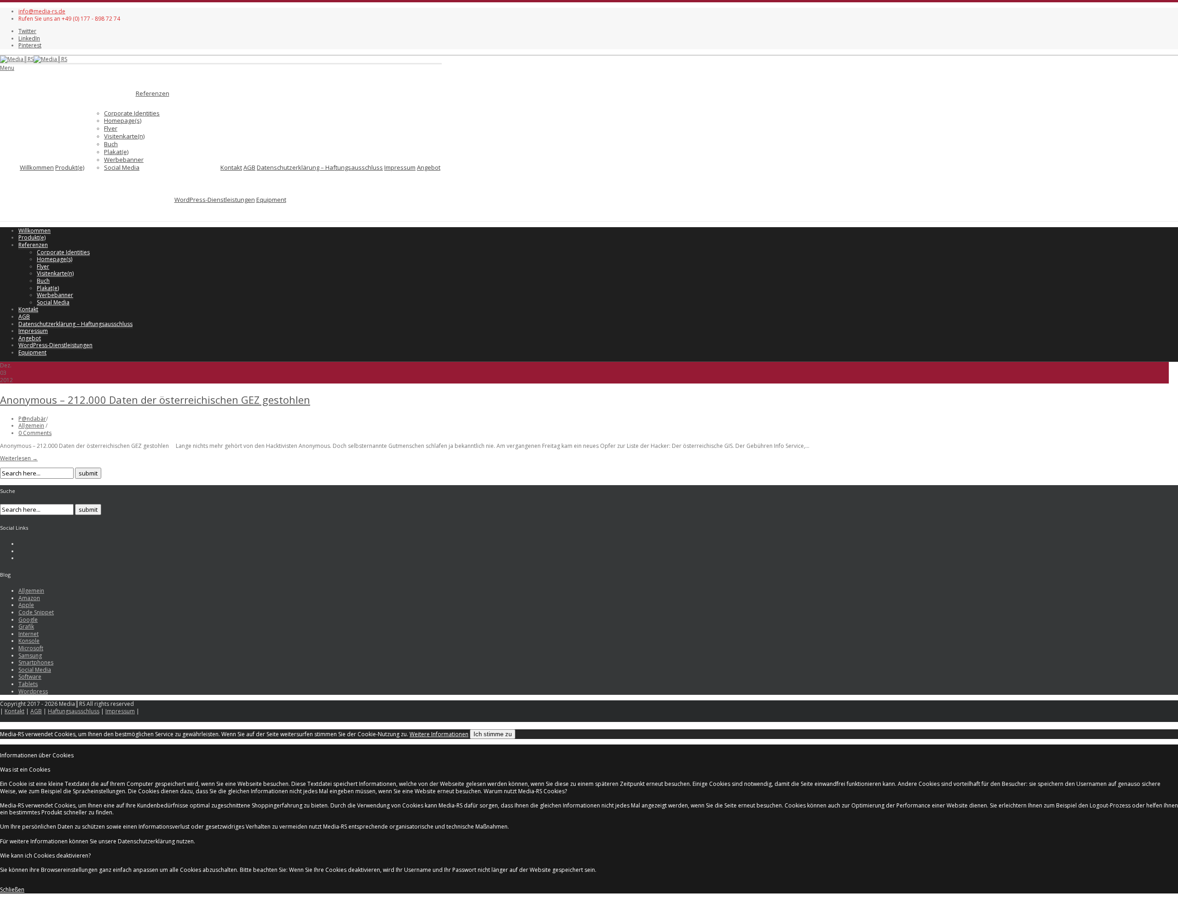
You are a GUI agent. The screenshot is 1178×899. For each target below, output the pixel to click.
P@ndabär (32, 419)
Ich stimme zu (493, 734)
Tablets (28, 684)
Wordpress (33, 691)
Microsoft (30, 648)
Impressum (400, 167)
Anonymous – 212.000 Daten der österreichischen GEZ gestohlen (155, 400)
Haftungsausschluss (73, 711)
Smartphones (35, 662)
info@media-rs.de (41, 11)
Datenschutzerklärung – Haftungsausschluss (320, 167)
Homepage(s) (122, 120)
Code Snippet (36, 612)
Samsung (30, 655)
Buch (111, 144)
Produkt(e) (69, 167)
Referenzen (152, 93)
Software (29, 677)
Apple (26, 605)
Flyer (110, 128)
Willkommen (37, 167)
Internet (28, 634)
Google (28, 620)
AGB (249, 167)
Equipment (271, 199)
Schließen (12, 889)
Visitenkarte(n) (124, 136)
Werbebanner (124, 159)
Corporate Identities (132, 113)
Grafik (26, 626)
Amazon (29, 598)
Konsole (29, 641)
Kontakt (231, 167)
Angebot (428, 167)
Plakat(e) (116, 152)
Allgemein (31, 425)
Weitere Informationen (439, 734)
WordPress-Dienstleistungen (214, 199)
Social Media (121, 167)
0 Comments (35, 433)
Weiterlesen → (19, 458)
